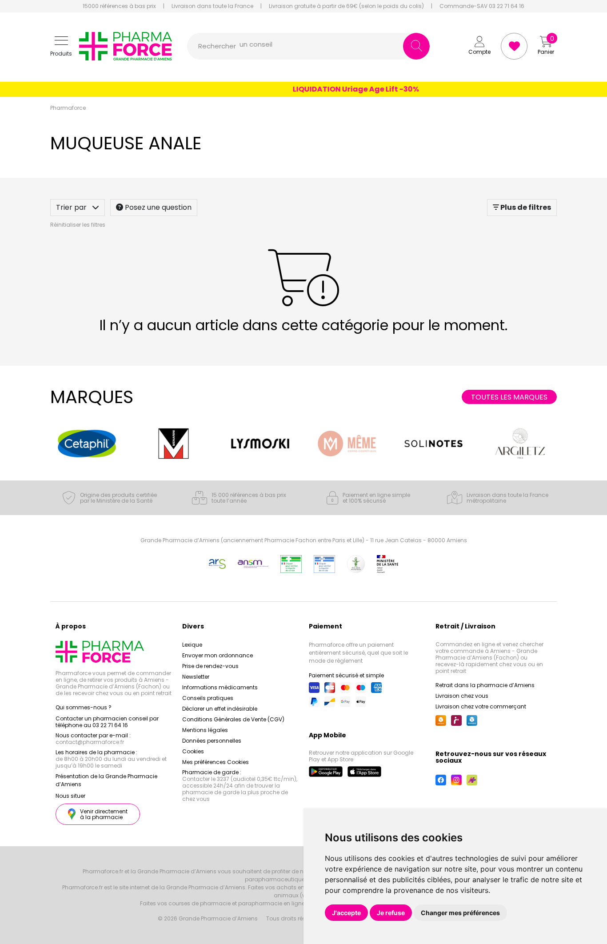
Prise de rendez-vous (210, 666)
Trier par (72, 207)
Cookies (193, 751)
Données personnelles (211, 740)
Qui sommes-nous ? (84, 707)
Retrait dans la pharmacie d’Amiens (485, 685)
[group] (87, 443)
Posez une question (157, 207)
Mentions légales (205, 730)
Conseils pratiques (207, 698)
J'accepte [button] (346, 912)
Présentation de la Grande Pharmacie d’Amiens (106, 780)
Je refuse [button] (391, 912)
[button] (61, 46)
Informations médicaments (220, 687)
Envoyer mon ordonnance (217, 655)
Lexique (192, 644)
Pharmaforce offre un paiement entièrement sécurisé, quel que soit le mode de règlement (358, 652)
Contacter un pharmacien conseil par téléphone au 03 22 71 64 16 (107, 721)
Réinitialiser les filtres (77, 224)
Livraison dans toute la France (212, 6)
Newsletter (195, 676)
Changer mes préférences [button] (460, 912)
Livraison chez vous (461, 695)
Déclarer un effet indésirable (219, 708)
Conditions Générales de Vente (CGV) (233, 719)
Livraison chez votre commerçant (480, 706)
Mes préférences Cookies (215, 762)
